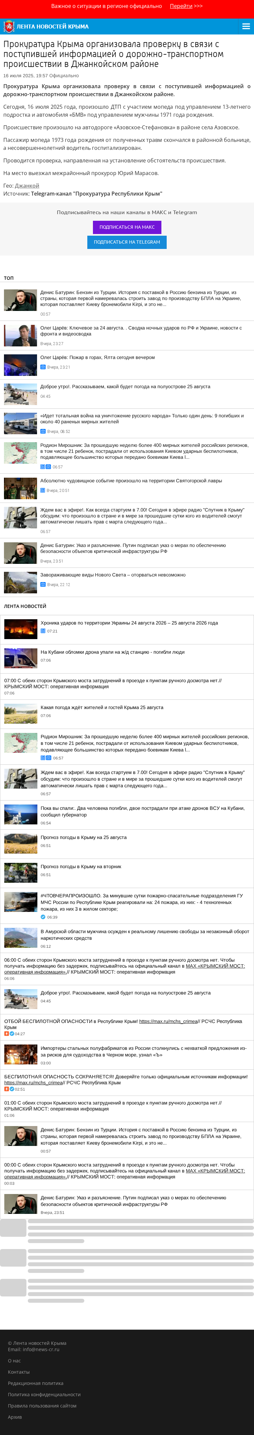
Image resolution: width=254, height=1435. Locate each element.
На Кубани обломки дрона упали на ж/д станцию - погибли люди (113, 652)
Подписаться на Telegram (127, 242)
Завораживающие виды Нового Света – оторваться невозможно (113, 574)
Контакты (19, 1372)
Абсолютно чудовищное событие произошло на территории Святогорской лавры (131, 480)
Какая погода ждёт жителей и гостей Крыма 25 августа (102, 707)
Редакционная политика (36, 1383)
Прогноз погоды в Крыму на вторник (81, 866)
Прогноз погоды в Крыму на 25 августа (84, 837)
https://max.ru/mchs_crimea (168, 1021)
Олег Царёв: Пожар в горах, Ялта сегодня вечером (97, 357)
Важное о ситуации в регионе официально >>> (127, 6)
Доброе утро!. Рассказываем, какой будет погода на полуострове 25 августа (125, 386)
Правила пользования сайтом (42, 1406)
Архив (15, 1417)
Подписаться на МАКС (127, 227)
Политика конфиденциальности (44, 1394)
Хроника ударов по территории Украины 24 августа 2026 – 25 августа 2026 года (129, 623)
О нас (14, 1360)
